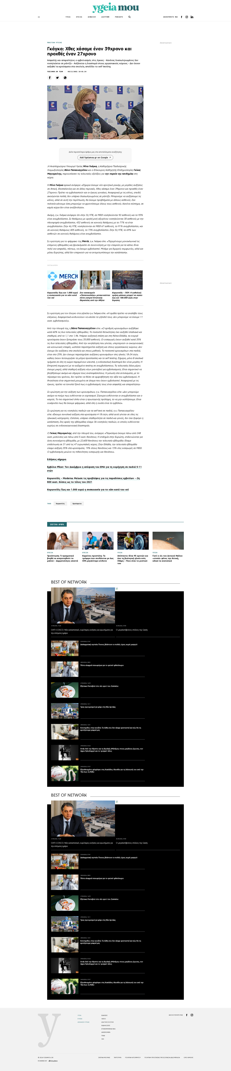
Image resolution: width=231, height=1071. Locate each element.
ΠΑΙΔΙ (103, 1036)
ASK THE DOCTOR (107, 1022)
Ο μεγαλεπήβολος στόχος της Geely (132, 629)
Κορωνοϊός (60, 504)
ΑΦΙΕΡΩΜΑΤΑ (105, 1032)
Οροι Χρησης (188, 1057)
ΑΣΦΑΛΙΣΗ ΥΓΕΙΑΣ (83, 1022)
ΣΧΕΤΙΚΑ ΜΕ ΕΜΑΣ (104, 1057)
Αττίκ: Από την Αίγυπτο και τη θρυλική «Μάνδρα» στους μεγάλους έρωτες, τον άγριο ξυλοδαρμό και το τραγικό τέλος (111, 750)
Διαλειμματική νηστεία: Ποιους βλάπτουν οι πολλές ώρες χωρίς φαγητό (108, 644)
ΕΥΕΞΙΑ (79, 17)
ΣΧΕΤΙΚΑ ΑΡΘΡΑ (57, 524)
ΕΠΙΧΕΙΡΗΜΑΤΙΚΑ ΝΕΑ (108, 1029)
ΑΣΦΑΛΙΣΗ (92, 17)
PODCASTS (119, 17)
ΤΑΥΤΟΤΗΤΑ (117, 1057)
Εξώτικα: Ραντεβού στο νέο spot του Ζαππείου (99, 686)
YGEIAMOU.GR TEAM (55, 72)
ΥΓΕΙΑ (68, 17)
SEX (102, 1039)
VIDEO (103, 1019)
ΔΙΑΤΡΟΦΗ (105, 17)
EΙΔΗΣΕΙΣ (104, 1015)
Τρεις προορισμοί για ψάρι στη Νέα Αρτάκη (98, 707)
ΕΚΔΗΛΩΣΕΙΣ (105, 1025)
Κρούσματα (77, 504)
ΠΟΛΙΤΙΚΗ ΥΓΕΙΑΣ (54, 43)
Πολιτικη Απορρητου (133, 1057)
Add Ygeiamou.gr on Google (94, 157)
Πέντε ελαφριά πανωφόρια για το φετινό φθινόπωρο (102, 665)
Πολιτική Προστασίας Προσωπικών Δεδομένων (162, 1057)
